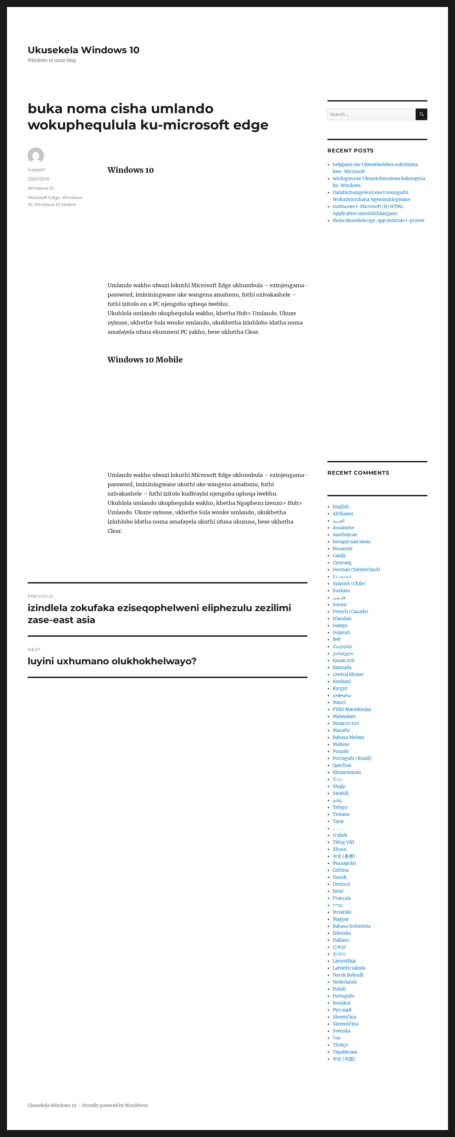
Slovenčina (344, 1017)
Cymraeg (342, 563)
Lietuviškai (344, 961)
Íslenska (342, 933)
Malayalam (344, 716)
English (341, 507)
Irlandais (342, 618)
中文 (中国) (344, 1059)
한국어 (339, 954)
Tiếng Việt (343, 842)
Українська (345, 1052)
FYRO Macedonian (352, 709)
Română (341, 1003)
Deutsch (341, 884)
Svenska (341, 1031)
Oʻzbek (340, 835)
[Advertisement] (209, 231)
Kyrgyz (340, 688)
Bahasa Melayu (348, 737)
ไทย (337, 1038)
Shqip (339, 786)
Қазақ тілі (343, 660)
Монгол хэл (346, 723)
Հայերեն (342, 646)
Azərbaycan (345, 535)
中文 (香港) (344, 856)
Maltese (341, 744)
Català (339, 556)
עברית (338, 905)
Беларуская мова (351, 542)
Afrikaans (343, 514)
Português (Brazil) (352, 758)
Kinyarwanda (347, 772)
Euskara (341, 590)
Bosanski (342, 549)
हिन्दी (336, 639)
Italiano (341, 940)
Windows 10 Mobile (55, 204)
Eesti (338, 891)
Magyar (341, 919)
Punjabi (341, 751)
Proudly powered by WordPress (115, 1105)
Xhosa (339, 849)
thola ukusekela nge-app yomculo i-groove (378, 220)
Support (36, 169)
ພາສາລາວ (342, 695)
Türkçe (340, 1045)
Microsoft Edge (44, 197)
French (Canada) (350, 611)
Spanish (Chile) (349, 583)
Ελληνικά (342, 576)
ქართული (343, 653)
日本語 (339, 947)
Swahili (340, 793)
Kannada (342, 667)
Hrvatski (342, 912)
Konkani (342, 681)
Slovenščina (345, 1024)
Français (342, 898)
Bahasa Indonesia (351, 926)
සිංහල (338, 779)
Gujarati (341, 632)
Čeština (340, 870)
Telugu (340, 807)
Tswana (341, 814)
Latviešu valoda (349, 968)
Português (343, 996)
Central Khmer (348, 674)
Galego (340, 625)
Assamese (343, 528)
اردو (338, 828)
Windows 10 (41, 188)
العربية (339, 521)
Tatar (338, 821)
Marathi (341, 730)
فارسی (339, 597)
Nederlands (345, 982)
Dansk (339, 877)
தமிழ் (337, 800)
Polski (339, 989)
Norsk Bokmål (348, 975)
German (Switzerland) (356, 569)
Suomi (339, 604)
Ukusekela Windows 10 (84, 50)
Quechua (342, 765)
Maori (339, 702)
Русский (342, 1010)
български (344, 863)
